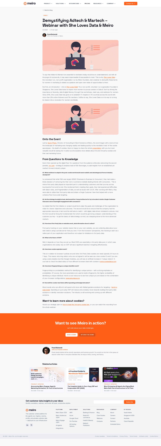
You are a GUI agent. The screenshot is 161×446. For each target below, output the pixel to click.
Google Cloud (74, 418)
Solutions (60, 3)
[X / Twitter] (31, 425)
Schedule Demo (115, 424)
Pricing (87, 3)
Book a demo (71, 335)
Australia (126, 418)
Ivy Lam (51, 166)
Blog (98, 412)
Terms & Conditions (112, 436)
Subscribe (129, 402)
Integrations (74, 3)
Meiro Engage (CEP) (60, 421)
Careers (112, 415)
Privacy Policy (124, 436)
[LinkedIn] (27, 425)
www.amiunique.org (73, 278)
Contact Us (129, 3)
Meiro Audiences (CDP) (61, 416)
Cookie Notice (154, 436)
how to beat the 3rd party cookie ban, (76, 305)
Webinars (100, 418)
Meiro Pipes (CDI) (61, 412)
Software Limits (143, 436)
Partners (113, 421)
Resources (97, 3)
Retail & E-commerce (86, 416)
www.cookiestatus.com (108, 261)
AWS (71, 412)
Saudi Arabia (128, 412)
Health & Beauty (88, 420)
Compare (100, 421)
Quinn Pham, (52, 143)
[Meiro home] (30, 3)
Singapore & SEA (129, 415)
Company (110, 3)
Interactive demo (87, 335)
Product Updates (100, 436)
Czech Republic (129, 421)
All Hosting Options (73, 425)
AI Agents (59, 425)
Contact (112, 418)
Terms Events (133, 436)
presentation (96, 148)
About (112, 412)
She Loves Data (109, 77)
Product (47, 3)
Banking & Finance (88, 412)
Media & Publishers (86, 424)
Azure (71, 415)
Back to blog (48, 10)
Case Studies (101, 415)
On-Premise (73, 421)
